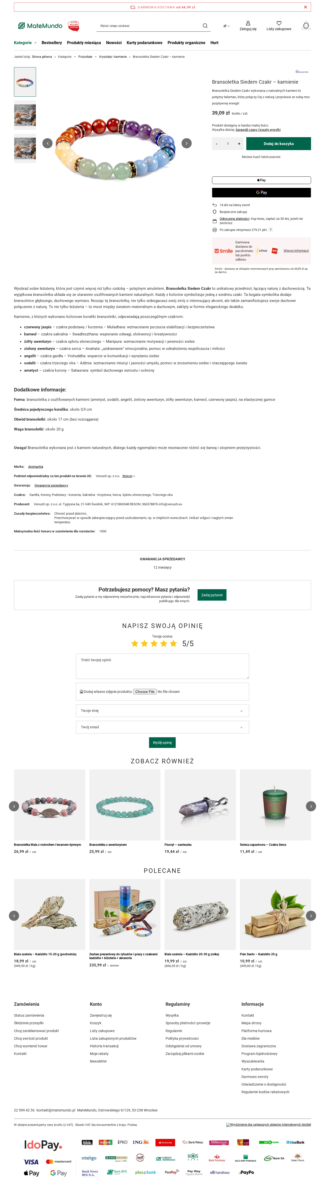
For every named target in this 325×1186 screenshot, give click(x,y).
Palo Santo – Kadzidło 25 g (258, 954)
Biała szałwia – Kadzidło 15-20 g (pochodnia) (45, 954)
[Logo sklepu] (47, 25)
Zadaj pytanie (212, 595)
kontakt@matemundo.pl (56, 1110)
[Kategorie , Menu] (36, 43)
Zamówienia (26, 1004)
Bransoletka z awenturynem (108, 845)
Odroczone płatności (234, 219)
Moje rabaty (99, 1054)
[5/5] (173, 644)
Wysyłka (172, 1015)
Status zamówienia (29, 1015)
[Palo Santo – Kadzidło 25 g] (275, 914)
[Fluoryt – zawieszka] (200, 804)
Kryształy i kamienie (113, 57)
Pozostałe (85, 57)
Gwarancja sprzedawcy (51, 485)
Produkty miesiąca (84, 42)
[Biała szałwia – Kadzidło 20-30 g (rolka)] (200, 914)
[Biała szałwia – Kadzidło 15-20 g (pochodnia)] (49, 914)
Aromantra (35, 467)
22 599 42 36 (24, 1110)
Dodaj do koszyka (279, 143)
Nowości (114, 42)
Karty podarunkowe (144, 42)
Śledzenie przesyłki (28, 1023)
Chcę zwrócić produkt (31, 1038)
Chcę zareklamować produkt (36, 1031)
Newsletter (98, 1061)
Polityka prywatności (182, 1038)
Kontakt (20, 1054)
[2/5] (144, 644)
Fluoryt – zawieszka (178, 845)
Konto (96, 1004)
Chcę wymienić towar (30, 1046)
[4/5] (163, 644)
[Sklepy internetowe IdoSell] (268, 1125)
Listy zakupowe (102, 1031)
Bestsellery (52, 42)
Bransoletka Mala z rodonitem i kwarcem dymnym (47, 845)
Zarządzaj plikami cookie (185, 1054)
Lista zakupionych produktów (113, 1038)
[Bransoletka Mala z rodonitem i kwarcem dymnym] (49, 804)
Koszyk (95, 1023)
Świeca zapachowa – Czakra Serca (263, 845)
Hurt (214, 42)
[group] (117, 143)
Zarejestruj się (101, 1015)
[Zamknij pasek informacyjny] (305, 7)
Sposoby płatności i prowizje (188, 1023)
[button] (47, 143)
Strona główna (42, 57)
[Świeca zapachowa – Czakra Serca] (275, 804)
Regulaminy (178, 1004)
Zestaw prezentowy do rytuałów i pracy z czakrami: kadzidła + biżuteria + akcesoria (123, 956)
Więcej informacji (296, 251)
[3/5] (154, 644)
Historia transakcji (104, 1046)
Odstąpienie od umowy (184, 1046)
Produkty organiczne (186, 42)
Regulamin (174, 1031)
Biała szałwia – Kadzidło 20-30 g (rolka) (192, 954)
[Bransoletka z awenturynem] (125, 804)
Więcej (127, 476)
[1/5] (134, 644)
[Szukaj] (205, 25)
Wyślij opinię (162, 743)
